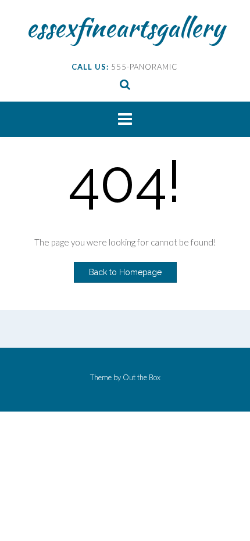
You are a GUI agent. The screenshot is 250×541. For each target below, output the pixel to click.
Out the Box (141, 377)
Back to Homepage (125, 272)
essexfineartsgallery (125, 27)
